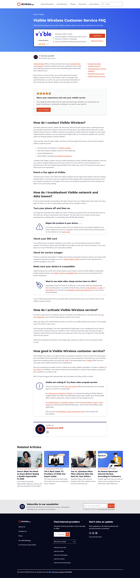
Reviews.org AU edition (29, 545)
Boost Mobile (92, 288)
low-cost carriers (71, 386)
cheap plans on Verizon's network (60, 393)
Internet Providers (47, 4)
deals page (66, 232)
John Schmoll (50, 469)
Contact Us (22, 531)
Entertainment (62, 4)
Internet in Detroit (59, 559)
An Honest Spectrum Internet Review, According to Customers (109, 473)
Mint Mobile (50, 290)
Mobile (41, 14)
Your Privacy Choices (57, 572)
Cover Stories (94, 4)
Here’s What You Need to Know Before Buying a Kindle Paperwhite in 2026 (28, 475)
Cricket (100, 288)
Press (20, 536)
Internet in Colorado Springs (62, 563)
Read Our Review (97, 41)
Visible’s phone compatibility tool (65, 273)
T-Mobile (89, 360)
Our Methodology (25, 540)
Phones (73, 4)
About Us (22, 527)
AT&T (66, 360)
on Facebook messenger (63, 156)
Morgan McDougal (24, 469)
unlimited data (75, 64)
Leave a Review (43, 110)
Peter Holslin (104, 469)
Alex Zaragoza (77, 469)
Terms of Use (92, 536)
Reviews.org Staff (47, 56)
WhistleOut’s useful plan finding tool (79, 290)
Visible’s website (65, 148)
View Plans (97, 36)
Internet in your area (60, 547)
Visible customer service (96, 76)
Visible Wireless (38, 64)
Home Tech (82, 4)
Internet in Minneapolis (61, 555)
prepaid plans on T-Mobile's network (61, 402)
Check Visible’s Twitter (72, 259)
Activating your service (96, 74)
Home (35, 14)
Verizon (40, 66)
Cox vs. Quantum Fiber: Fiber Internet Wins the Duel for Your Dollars (82, 473)
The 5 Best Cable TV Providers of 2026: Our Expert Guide (55, 473)
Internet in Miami (59, 551)
